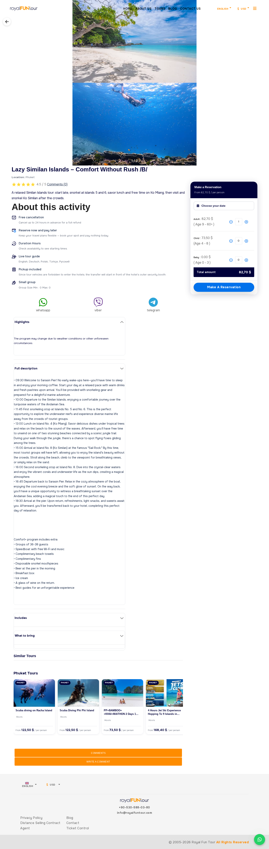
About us (143, 8)
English (222, 8)
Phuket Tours (26, 673)
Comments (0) (57, 184)
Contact (72, 823)
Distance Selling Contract (40, 823)
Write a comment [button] (98, 761)
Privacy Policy (31, 818)
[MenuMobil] (254, 8)
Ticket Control (77, 828)
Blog (172, 8)
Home (127, 8)
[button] (3, 80)
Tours (160, 8)
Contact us (190, 8)
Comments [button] (98, 753)
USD (243, 8)
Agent (25, 828)
